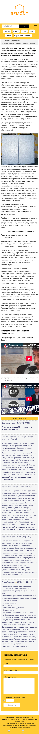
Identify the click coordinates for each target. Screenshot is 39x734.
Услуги (8, 36)
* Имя (6, 663)
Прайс (24, 31)
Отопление (15, 41)
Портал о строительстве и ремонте (19, 18)
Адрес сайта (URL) (11, 670)
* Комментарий (10, 677)
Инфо (32, 31)
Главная (7, 31)
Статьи (16, 31)
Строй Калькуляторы (22, 36)
